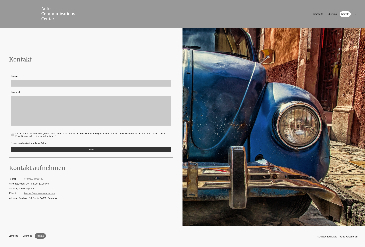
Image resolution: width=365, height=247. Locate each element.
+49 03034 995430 (33, 179)
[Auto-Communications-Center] (62, 24)
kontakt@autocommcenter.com (39, 193)
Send (91, 149)
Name (14, 76)
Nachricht (16, 92)
